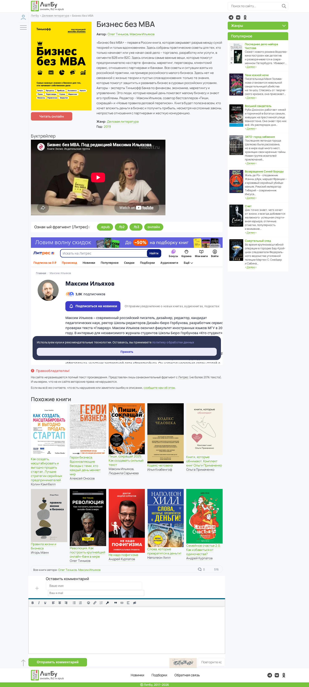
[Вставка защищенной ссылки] (107, 603)
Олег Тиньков (118, 34)
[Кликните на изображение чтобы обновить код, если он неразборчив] (183, 663)
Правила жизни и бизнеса (43, 546)
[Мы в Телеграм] (231, 17)
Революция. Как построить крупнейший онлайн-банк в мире (87, 552)
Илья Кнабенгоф (159, 469)
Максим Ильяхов (142, 34)
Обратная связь (187, 675)
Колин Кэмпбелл (43, 484)
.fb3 (136, 227)
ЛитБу (35, 15)
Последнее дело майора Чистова (261, 46)
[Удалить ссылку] (101, 603)
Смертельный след (258, 241)
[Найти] (284, 6)
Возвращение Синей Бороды (264, 171)
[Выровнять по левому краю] (53, 603)
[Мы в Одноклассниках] (245, 17)
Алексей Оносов (82, 478)
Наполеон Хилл (159, 557)
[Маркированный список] (74, 603)
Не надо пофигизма (123, 555)
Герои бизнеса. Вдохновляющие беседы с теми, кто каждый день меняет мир (85, 465)
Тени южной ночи (257, 75)
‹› (251, 67)
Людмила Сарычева (124, 473)
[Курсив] (39, 603)
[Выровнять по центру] (60, 603)
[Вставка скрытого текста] (134, 603)
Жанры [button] (237, 25)
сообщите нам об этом (159, 388)
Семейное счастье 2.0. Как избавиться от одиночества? (203, 549)
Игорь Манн (40, 552)
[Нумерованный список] (80, 603)
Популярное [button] (241, 36)
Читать (51, 116)
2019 (107, 126)
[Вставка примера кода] (122, 603)
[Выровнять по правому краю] (66, 603)
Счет (248, 206)
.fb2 (121, 227)
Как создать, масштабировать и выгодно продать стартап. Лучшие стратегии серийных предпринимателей (46, 469)
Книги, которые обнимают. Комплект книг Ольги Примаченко (204, 461)
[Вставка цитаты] (115, 603)
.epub (105, 227)
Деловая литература (55, 15)
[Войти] (23, 17)
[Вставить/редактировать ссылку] (95, 603)
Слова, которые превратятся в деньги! (164, 551)
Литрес (183, 377)
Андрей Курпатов (122, 559)
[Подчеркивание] (45, 603)
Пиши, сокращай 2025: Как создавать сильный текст (126, 460)
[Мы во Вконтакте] (238, 17)
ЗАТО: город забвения (260, 137)
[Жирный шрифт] (32, 603)
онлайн (154, 227)
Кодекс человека (160, 465)
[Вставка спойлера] (128, 603)
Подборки (159, 675)
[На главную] (47, 6)
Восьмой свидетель (258, 106)
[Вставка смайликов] (89, 603)
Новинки (137, 675)
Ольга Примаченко (200, 469)
